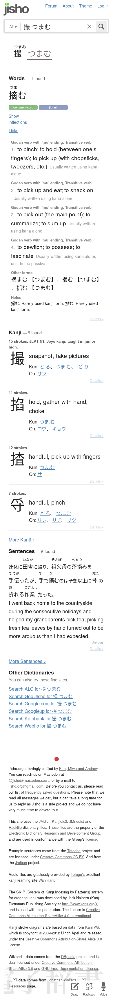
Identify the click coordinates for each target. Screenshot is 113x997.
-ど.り (83, 366)
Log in (103, 6)
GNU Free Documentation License (69, 968)
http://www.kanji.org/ (79, 903)
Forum (51, 6)
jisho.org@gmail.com (26, 786)
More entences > (27, 661)
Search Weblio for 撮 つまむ (37, 725)
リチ (56, 520)
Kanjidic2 (59, 821)
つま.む (63, 366)
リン (41, 520)
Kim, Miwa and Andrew (78, 768)
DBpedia (68, 956)
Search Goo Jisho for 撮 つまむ (41, 696)
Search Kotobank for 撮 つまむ (40, 718)
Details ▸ (96, 318)
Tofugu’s (78, 874)
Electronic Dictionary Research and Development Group (54, 833)
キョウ (59, 429)
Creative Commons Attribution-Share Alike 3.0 (63, 939)
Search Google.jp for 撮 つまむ (40, 711)
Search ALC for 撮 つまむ (35, 688)
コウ (41, 429)
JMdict (44, 821)
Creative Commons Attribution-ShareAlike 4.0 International (54, 912)
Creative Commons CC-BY (62, 856)
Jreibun (97, 642)
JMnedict (76, 821)
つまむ (39, 53)
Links (13, 130)
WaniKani (46, 880)
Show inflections (18, 119)
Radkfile (15, 827)
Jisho (16, 9)
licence (91, 839)
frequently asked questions (47, 792)
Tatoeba (74, 850)
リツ (71, 520)
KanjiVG (92, 927)
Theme (85, 6)
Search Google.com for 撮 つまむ (43, 703)
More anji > (22, 539)
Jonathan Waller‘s (62, 980)
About (68, 6)
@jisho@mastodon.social (29, 780)
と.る (45, 366)
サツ (42, 373)
